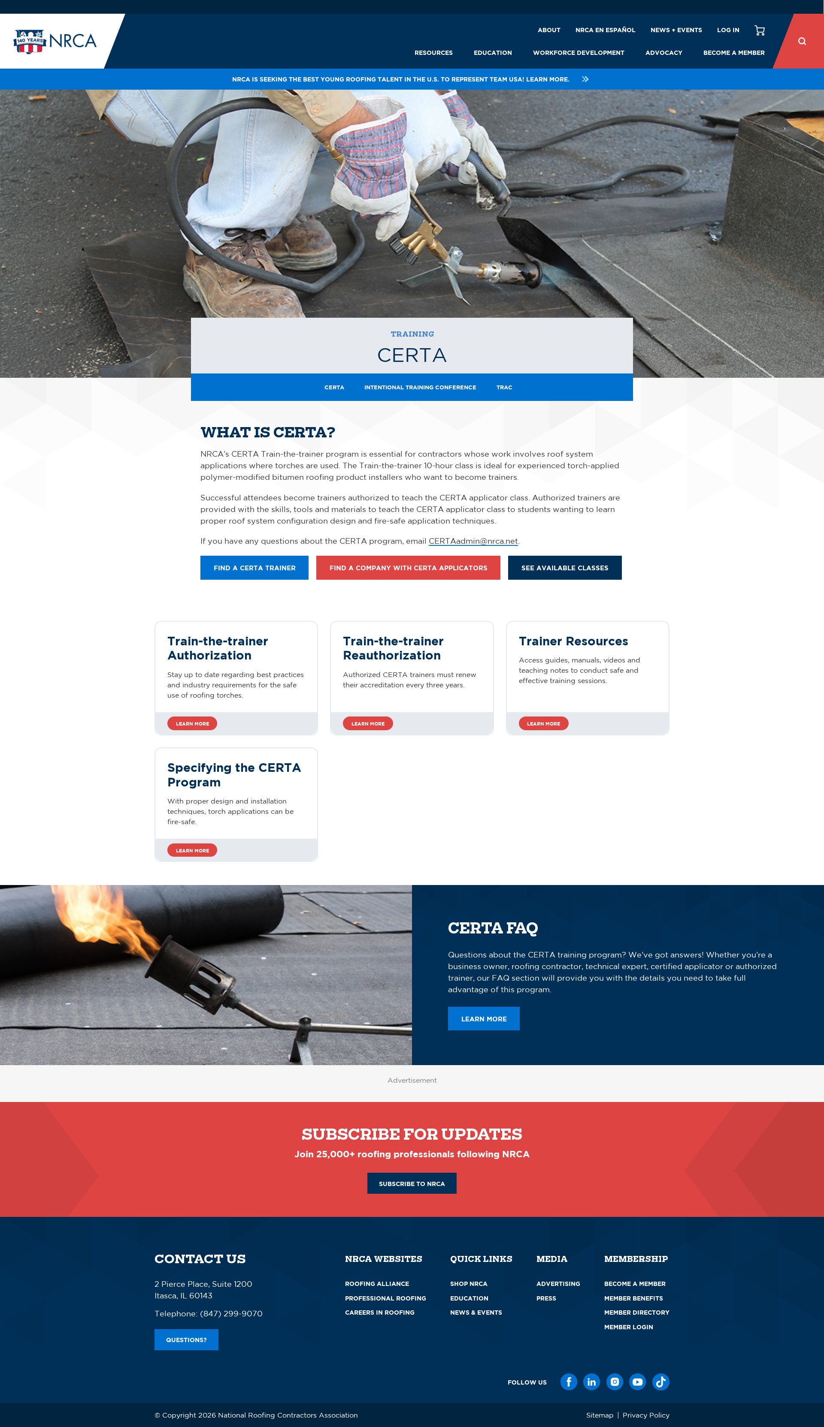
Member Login (628, 1327)
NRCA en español (606, 29)
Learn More (192, 723)
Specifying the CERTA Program (234, 774)
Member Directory (637, 1312)
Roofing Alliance (377, 1283)
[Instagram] (615, 1382)
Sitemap (600, 1415)
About (549, 29)
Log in (728, 29)
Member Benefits (633, 1298)
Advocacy (663, 52)
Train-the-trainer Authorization (217, 648)
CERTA (334, 387)
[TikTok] (661, 1382)
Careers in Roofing (380, 1312)
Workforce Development (578, 52)
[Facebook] (569, 1382)
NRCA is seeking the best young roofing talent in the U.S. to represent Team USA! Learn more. (401, 79)
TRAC (504, 387)
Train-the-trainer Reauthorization (393, 648)
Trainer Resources (573, 640)
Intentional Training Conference (420, 387)
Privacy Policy (646, 1415)
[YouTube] (637, 1382)
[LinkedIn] (591, 1382)
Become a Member (734, 52)
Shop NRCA (469, 1283)
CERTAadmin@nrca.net (473, 540)
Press (546, 1298)
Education (493, 52)
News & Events (476, 1312)
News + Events (676, 29)
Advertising (558, 1283)
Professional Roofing (385, 1298)
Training (412, 334)
